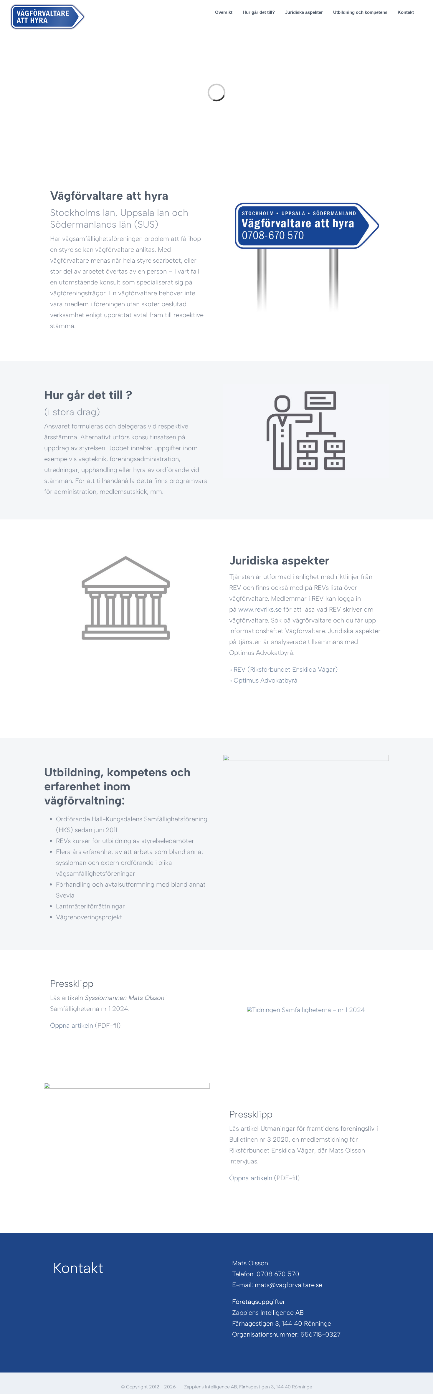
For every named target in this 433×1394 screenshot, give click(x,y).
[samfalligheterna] (306, 1010)
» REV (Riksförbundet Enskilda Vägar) (283, 669)
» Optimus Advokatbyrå (263, 680)
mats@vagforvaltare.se (288, 1285)
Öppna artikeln (71, 1025)
